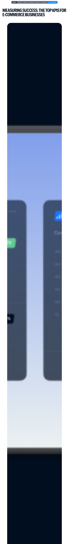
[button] (20, 2)
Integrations (32, 2)
